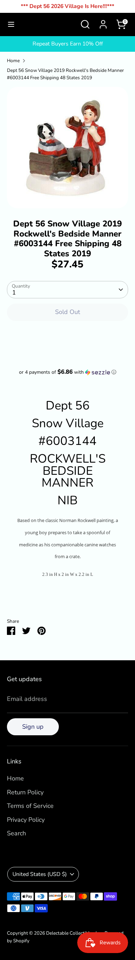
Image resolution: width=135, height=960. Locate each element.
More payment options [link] (67, 352)
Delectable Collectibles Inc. (74, 933)
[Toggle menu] (11, 24)
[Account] (103, 22)
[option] (67, 147)
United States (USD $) (39, 874)
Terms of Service (30, 806)
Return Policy (25, 792)
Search (16, 833)
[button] (67, 372)
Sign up (33, 726)
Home (13, 60)
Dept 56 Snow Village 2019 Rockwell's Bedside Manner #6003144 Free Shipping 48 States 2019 (65, 74)
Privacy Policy (26, 820)
